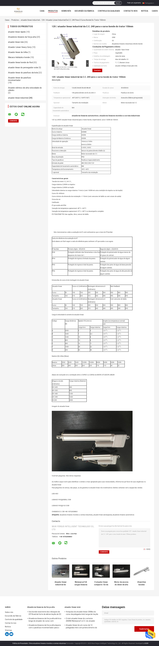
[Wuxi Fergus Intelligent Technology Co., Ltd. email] (11, 114)
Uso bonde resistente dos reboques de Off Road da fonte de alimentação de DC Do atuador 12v (45, 613)
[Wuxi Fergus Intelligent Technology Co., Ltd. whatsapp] (18, 114)
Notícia (144, 11)
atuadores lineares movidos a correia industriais (76, 515)
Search (118, 3)
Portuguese (149, 3)
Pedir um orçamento (134, 3)
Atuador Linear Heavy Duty (19, 47)
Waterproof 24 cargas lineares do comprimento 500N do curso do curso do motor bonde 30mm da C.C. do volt (81, 583)
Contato (97, 70)
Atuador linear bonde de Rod (20, 62)
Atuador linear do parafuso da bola (23, 72)
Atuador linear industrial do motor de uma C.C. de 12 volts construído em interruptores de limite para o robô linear (60, 583)
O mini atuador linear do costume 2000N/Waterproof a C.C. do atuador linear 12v (80, 620)
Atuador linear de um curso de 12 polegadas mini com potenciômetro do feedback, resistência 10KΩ (81, 626)
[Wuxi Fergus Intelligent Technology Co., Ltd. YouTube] (11, 635)
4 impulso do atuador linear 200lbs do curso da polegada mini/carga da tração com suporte (82, 613)
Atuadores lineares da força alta (22, 37)
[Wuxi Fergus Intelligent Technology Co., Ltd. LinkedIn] (7, 635)
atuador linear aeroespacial (102, 515)
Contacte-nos (130, 11)
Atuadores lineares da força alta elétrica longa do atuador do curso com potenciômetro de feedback (45, 620)
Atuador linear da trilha (18, 52)
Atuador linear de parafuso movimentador (19, 79)
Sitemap (8, 630)
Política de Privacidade (20, 643)
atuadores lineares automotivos (123, 515)
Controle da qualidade (109, 11)
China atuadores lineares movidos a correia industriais (47, 643)
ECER (146, 643)
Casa (42, 11)
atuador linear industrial (30, 20)
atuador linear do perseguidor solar (23, 67)
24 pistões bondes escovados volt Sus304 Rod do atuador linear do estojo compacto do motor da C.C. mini (141, 583)
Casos (155, 11)
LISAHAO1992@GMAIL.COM (61, 500)
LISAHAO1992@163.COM (60, 505)
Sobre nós (66, 11)
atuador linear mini (16, 42)
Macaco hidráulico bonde (19, 57)
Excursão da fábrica (84, 11)
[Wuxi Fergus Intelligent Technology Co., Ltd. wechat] (24, 114)
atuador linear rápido (17, 32)
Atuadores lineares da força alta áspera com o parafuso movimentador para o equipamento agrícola (45, 626)
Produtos (53, 11)
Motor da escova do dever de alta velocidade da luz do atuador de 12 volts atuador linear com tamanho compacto (121, 583)
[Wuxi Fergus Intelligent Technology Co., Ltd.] (19, 11)
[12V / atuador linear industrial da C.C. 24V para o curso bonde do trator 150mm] (69, 45)
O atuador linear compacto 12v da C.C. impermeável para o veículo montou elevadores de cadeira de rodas (101, 583)
